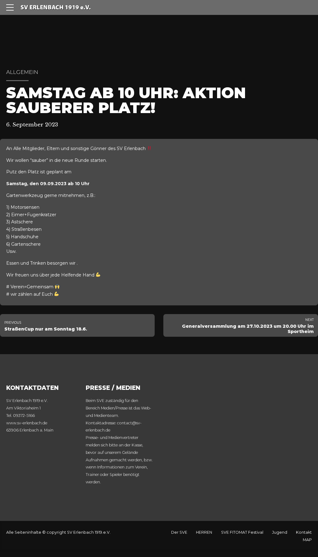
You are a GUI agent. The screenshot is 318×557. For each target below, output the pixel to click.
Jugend (279, 532)
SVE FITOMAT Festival (242, 532)
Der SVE (179, 532)
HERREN (204, 532)
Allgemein (22, 72)
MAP (307, 539)
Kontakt (304, 532)
